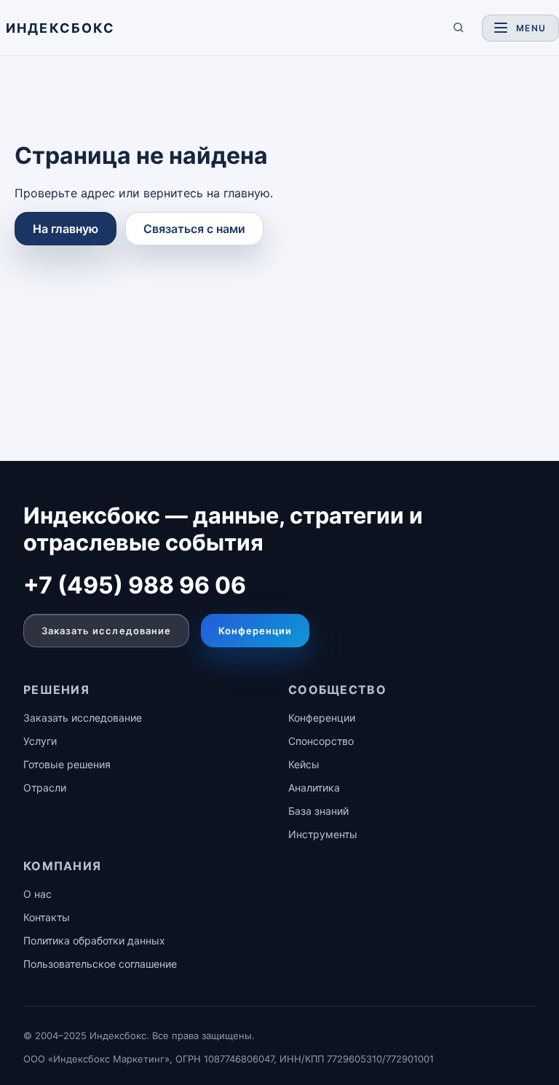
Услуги (40, 741)
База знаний (318, 811)
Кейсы (304, 764)
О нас (37, 894)
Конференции (255, 630)
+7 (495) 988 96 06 (134, 585)
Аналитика (314, 787)
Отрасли (44, 787)
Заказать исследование (106, 630)
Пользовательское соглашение (100, 964)
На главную (65, 228)
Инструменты (322, 834)
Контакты (46, 917)
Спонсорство (321, 741)
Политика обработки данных (94, 940)
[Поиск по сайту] (458, 27)
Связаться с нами (194, 228)
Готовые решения (67, 764)
